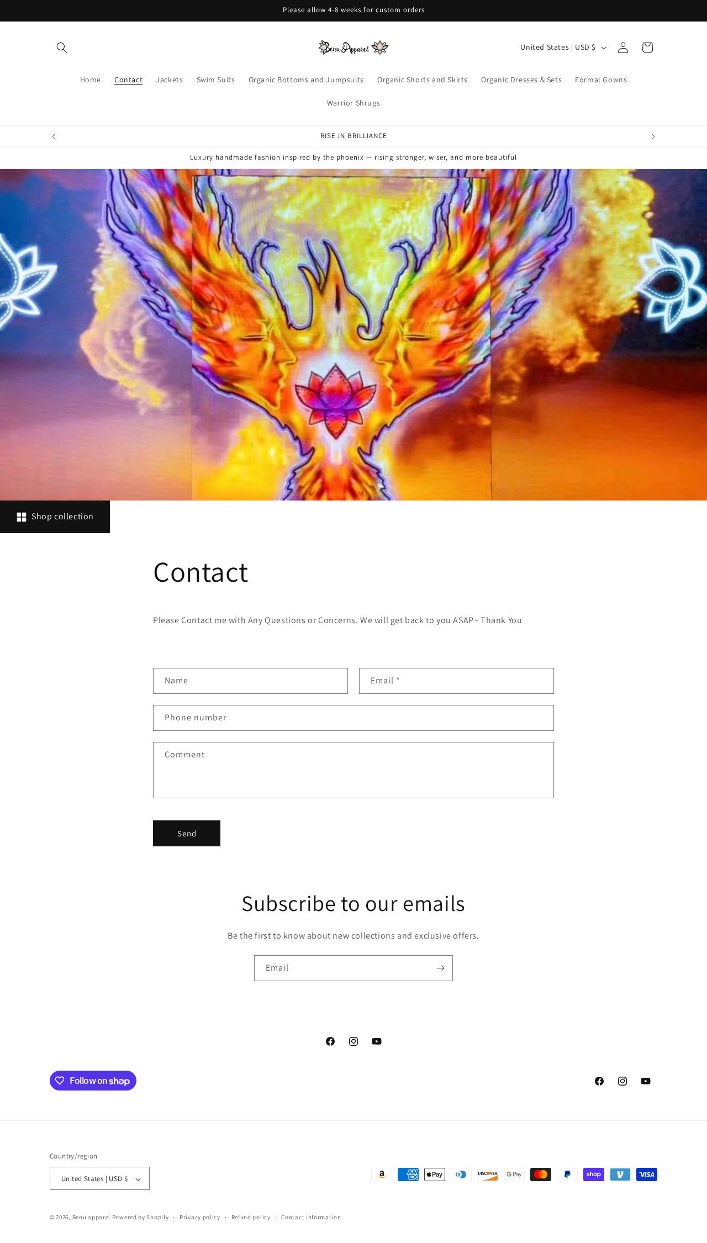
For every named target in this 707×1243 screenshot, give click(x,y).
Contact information (311, 1217)
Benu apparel (92, 1217)
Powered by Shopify (140, 1217)
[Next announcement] (653, 136)
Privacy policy (200, 1217)
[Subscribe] (440, 968)
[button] (62, 47)
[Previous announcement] (53, 136)
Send (187, 833)
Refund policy (251, 1217)
